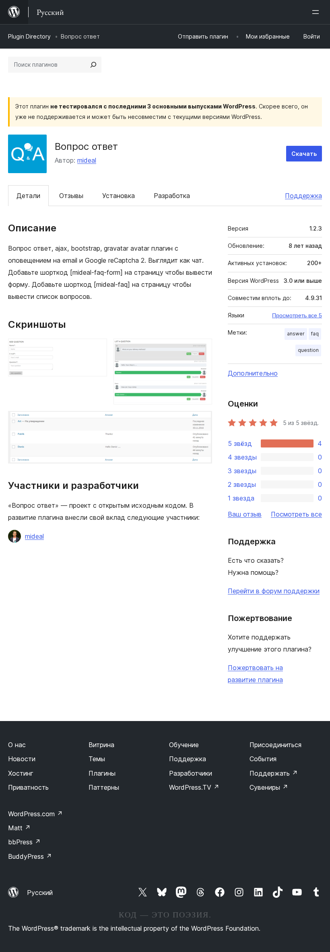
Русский (40, 893)
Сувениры (269, 787)
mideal (86, 160)
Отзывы (71, 196)
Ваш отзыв (245, 514)
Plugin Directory (29, 36)
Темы (97, 759)
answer (296, 334)
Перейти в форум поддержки (274, 591)
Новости (21, 759)
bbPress (24, 842)
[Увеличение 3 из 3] (201, 422)
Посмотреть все (296, 514)
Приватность (28, 787)
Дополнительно (253, 373)
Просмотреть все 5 (297, 315)
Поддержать (274, 773)
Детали (28, 196)
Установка (118, 196)
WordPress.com (35, 814)
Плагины (102, 773)
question (308, 350)
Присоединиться (275, 745)
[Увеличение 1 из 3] (96, 349)
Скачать (304, 153)
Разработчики (190, 773)
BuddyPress (30, 856)
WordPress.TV (194, 787)
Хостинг (20, 773)
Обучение (184, 745)
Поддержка (303, 196)
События (263, 759)
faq (315, 334)
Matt (19, 828)
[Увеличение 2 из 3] (201, 349)
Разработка (172, 196)
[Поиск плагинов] (93, 65)
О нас (17, 745)
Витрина (101, 745)
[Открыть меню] (317, 12)
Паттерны (104, 787)
